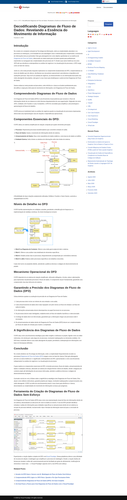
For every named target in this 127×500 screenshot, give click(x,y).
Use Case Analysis (93, 112)
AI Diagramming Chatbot (95, 57)
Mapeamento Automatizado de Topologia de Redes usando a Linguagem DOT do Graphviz (100, 163)
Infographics (91, 83)
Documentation (108, 7)
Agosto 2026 (92, 177)
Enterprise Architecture (95, 80)
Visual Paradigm (51, 456)
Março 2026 (91, 186)
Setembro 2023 (92, 193)
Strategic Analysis (93, 96)
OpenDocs (91, 90)
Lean (89, 87)
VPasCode (91, 125)
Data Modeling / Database (96, 74)
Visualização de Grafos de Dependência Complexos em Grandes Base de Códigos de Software (100, 155)
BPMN (90, 64)
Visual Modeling (93, 119)
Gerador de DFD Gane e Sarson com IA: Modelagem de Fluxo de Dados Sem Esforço (43, 474)
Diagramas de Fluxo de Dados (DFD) (31, 356)
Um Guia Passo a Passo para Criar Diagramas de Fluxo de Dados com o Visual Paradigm (45, 484)
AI (88, 54)
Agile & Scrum (92, 48)
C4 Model (91, 70)
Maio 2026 (91, 183)
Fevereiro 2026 (92, 190)
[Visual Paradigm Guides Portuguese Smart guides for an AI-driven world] (21, 7)
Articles (99, 7)
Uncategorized (92, 109)
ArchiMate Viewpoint (94, 61)
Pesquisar (91, 21)
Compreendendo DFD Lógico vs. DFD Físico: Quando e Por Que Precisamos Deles (43, 477)
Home (15, 20)
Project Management (94, 93)
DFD (19, 20)
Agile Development (94, 51)
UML (89, 106)
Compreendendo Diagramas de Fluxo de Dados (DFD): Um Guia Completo (40, 480)
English (106, 1)
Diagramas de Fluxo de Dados (23, 58)
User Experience (93, 116)
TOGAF (90, 103)
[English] (57, 12)
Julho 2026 (91, 180)
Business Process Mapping (96, 67)
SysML (90, 99)
